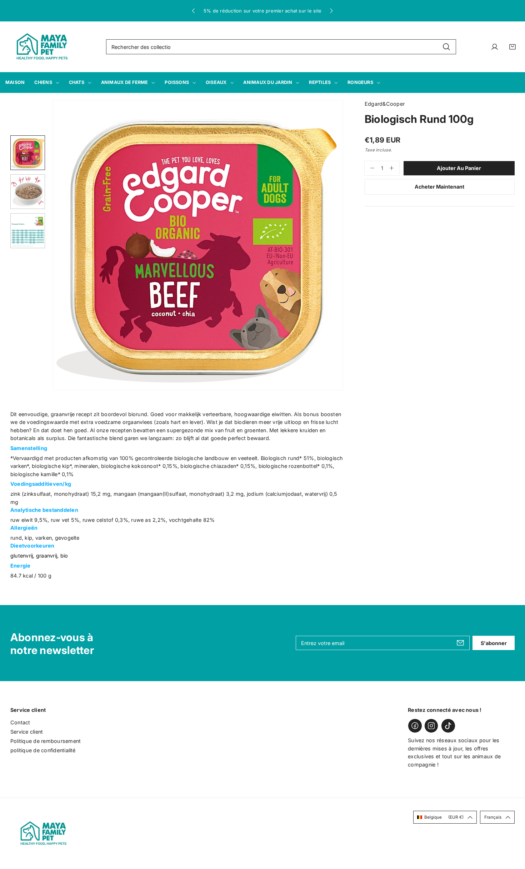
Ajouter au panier (459, 168)
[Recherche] (446, 47)
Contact (20, 722)
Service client (26, 732)
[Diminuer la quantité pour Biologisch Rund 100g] (369, 168)
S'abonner (494, 643)
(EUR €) (444, 817)
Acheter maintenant (439, 187)
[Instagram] (431, 726)
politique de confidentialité (43, 750)
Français (492, 817)
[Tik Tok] (448, 726)
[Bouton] (193, 11)
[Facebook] (415, 726)
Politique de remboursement (45, 741)
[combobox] (281, 47)
